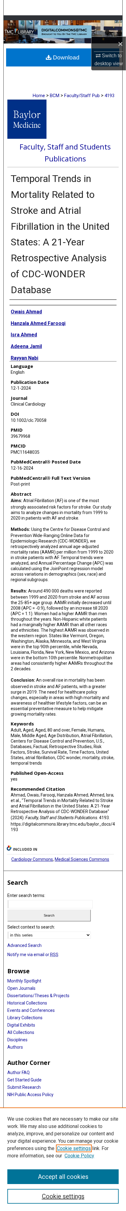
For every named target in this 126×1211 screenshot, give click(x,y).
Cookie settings (74, 1148)
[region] (63, 1159)
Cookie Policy (79, 1156)
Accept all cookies (63, 1176)
